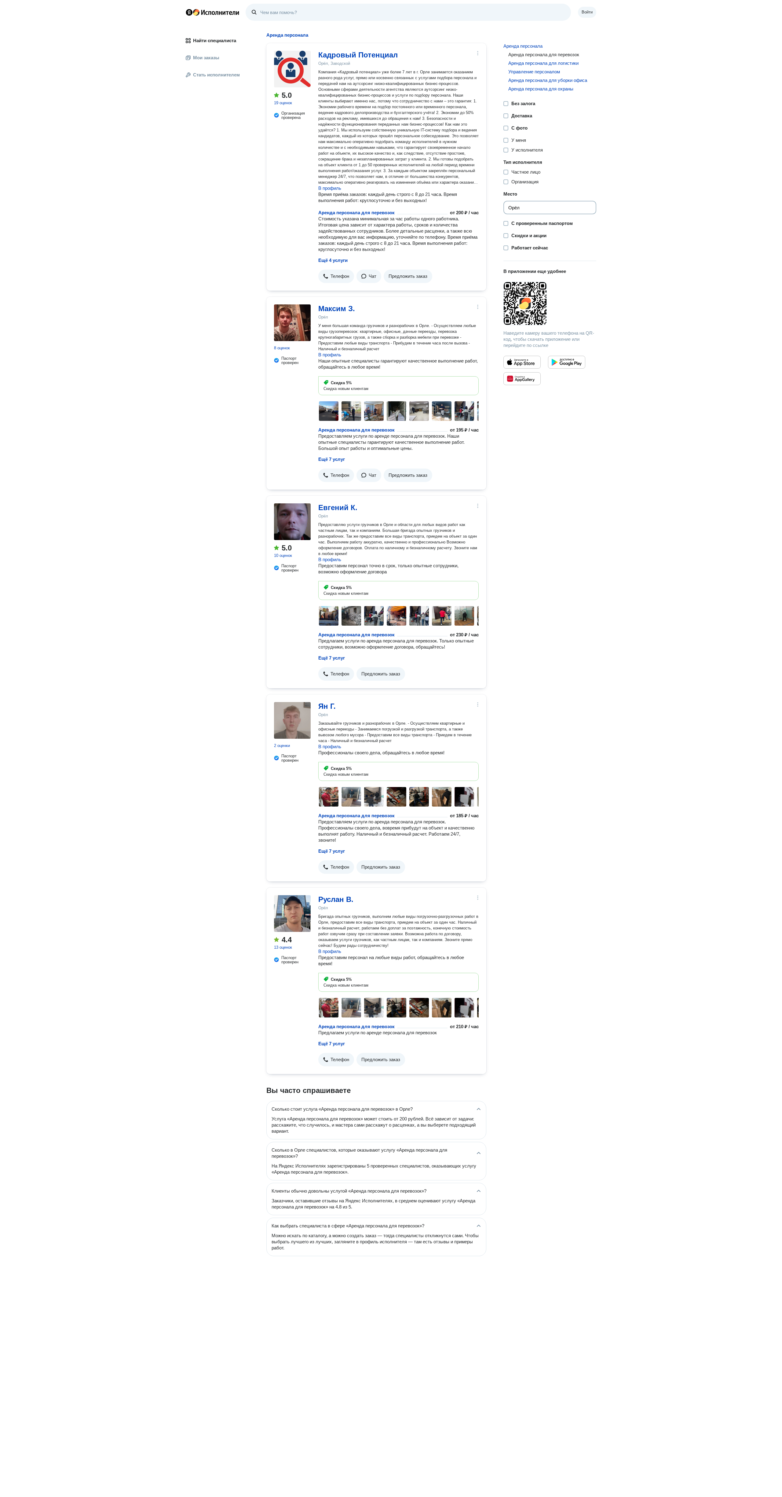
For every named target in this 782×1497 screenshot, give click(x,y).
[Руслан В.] (292, 913)
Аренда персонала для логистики (543, 63)
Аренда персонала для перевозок (356, 212)
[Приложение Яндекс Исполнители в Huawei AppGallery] (522, 378)
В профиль (329, 188)
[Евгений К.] (292, 521)
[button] (336, 276)
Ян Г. (327, 706)
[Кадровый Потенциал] (292, 69)
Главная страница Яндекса (189, 12)
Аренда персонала (523, 46)
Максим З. (336, 308)
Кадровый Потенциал (358, 55)
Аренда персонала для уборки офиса (547, 80)
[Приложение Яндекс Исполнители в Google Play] (566, 362)
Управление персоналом (534, 71)
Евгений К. (337, 507)
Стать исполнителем (216, 74)
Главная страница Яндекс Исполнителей (212, 12)
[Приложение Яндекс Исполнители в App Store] (522, 362)
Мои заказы (206, 57)
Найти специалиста (214, 40)
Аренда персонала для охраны (540, 88)
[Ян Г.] (292, 720)
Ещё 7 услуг (331, 459)
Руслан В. (335, 899)
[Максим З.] (292, 322)
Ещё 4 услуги (333, 260)
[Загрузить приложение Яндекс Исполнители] (549, 303)
